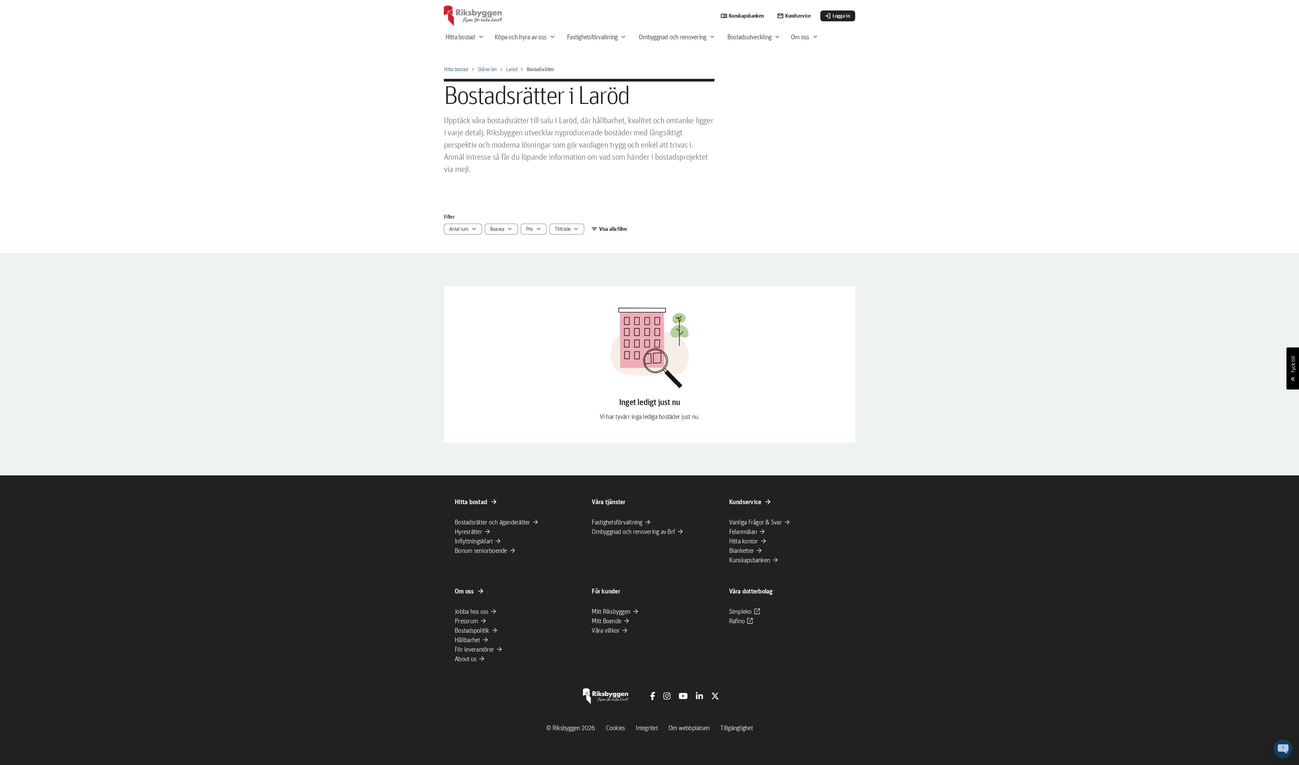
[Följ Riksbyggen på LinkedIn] (699, 696)
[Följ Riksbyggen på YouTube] (683, 696)
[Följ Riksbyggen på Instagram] (666, 696)
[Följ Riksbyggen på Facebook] (652, 696)
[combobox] (463, 229)
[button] (1283, 749)
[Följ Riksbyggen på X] (715, 696)
